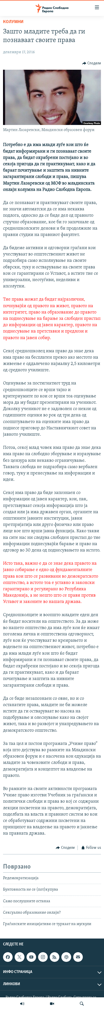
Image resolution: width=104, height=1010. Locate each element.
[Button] (91, 63)
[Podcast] (66, 957)
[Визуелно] (52, 1003)
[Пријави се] (78, 957)
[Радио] (22, 1003)
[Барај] (81, 1003)
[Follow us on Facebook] (8, 957)
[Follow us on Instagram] (43, 957)
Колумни (13, 22)
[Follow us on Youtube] (31, 957)
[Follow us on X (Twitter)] (19, 957)
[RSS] (54, 957)
